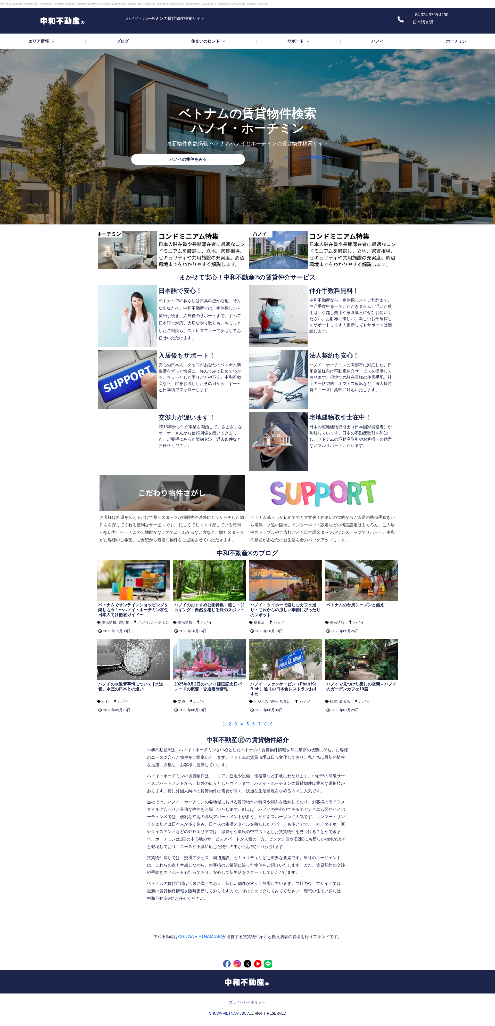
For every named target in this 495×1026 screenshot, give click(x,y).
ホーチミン (456, 41)
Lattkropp (262, 3)
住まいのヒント (205, 41)
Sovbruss (149, 3)
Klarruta (82, 3)
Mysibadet (207, 3)
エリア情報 (38, 41)
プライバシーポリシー (247, 1002)
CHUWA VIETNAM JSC (200, 936)
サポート (295, 41)
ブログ (123, 41)
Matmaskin (119, 3)
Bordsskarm (134, 3)
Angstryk (70, 3)
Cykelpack (45, 3)
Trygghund (163, 3)
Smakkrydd (238, 3)
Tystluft (250, 3)
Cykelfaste (15, 3)
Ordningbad (222, 3)
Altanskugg (30, 3)
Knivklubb (105, 3)
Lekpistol (58, 3)
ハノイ (378, 41)
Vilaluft (4, 3)
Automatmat (192, 3)
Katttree (93, 3)
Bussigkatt (177, 3)
